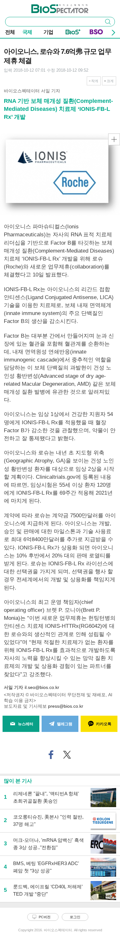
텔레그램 (64, 724)
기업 (48, 32)
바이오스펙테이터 (49, 6)
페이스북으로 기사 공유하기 (51, 754)
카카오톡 (103, 724)
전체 (10, 32)
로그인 (75, 917)
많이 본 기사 (18, 781)
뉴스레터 (25, 724)
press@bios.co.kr (65, 706)
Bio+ (73, 33)
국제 (27, 32)
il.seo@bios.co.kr (42, 687)
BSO (96, 33)
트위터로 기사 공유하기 (66, 754)
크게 (110, 81)
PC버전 (45, 917)
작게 (94, 81)
